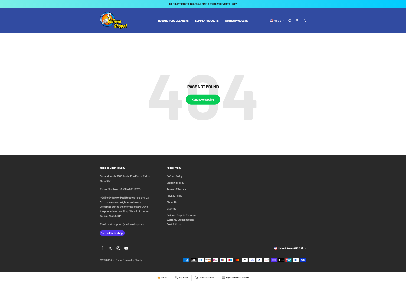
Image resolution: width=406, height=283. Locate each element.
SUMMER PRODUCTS (207, 20)
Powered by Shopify (132, 259)
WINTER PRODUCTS (236, 20)
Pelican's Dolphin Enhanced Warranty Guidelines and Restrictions (182, 219)
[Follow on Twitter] (110, 248)
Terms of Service (176, 189)
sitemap (171, 208)
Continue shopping (203, 99)
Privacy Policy (174, 195)
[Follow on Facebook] (102, 248)
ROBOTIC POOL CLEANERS (173, 20)
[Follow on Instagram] (118, 248)
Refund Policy (174, 176)
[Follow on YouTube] (126, 248)
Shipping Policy (175, 182)
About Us (172, 202)
